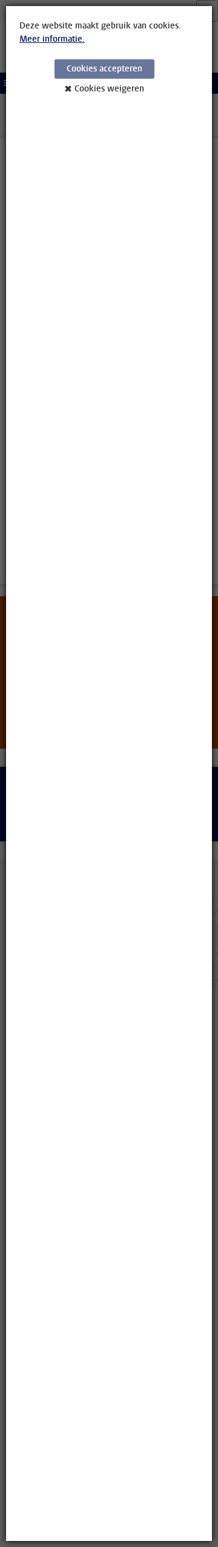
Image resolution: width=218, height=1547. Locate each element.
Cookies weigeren (109, 88)
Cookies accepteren (104, 68)
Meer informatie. (52, 39)
